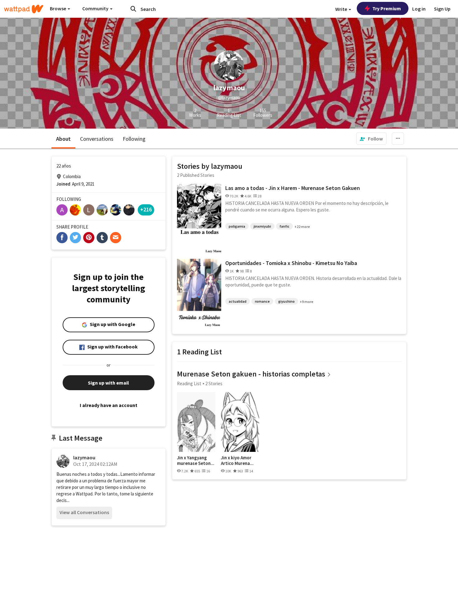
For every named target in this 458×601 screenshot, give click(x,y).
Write (341, 9)
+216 (146, 209)
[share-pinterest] (88, 237)
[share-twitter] (75, 237)
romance (262, 301)
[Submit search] (133, 9)
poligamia (237, 226)
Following (134, 138)
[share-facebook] (62, 237)
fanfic (284, 226)
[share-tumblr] (102, 237)
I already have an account (108, 405)
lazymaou (84, 457)
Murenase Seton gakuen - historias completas (251, 374)
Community (95, 8)
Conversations (96, 138)
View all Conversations (84, 512)
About (63, 138)
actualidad (237, 301)
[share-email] (115, 237)
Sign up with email (108, 383)
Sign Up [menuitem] (442, 9)
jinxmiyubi (262, 226)
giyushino (286, 301)
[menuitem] (371, 138)
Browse (58, 8)
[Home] (23, 9)
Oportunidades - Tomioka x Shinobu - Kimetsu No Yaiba (291, 263)
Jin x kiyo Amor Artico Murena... (237, 460)
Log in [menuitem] (419, 9)
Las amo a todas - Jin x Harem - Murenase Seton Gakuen (292, 188)
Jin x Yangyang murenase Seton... (195, 460)
